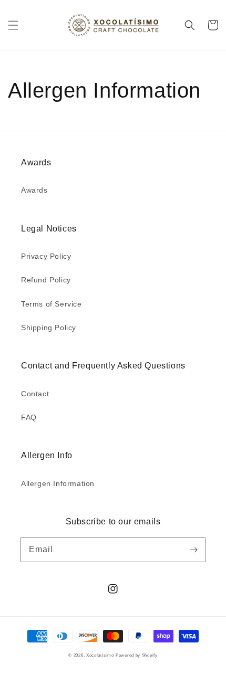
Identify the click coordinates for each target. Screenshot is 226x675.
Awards (34, 190)
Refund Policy (46, 280)
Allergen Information (58, 483)
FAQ (29, 417)
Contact (35, 393)
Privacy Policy (46, 256)
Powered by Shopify (137, 655)
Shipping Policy (48, 327)
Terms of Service (51, 304)
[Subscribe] (193, 549)
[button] (13, 25)
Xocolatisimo (100, 655)
